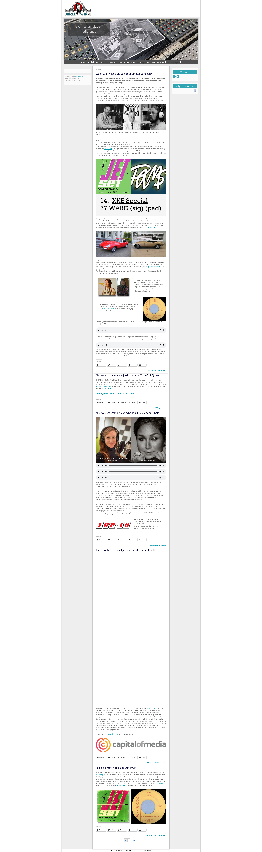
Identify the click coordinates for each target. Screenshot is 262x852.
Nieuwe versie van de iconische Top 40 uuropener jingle (127, 412)
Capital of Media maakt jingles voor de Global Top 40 (125, 550)
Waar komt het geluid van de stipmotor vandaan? (124, 73)
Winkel (91, 62)
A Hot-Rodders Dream (107, 309)
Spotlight (130, 62)
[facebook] (195, 90)
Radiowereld (109, 389)
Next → (134, 840)
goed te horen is (152, 227)
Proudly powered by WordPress (123, 850)
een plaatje (100, 775)
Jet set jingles (121, 785)
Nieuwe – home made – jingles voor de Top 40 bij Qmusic (128, 375)
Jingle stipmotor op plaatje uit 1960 (116, 767)
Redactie (163, 370)
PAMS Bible (108, 149)
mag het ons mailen (153, 267)
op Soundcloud (159, 783)
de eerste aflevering (111, 734)
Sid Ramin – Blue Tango (104, 386)
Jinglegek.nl (176, 62)
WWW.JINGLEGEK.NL (81, 76)
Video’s (122, 62)
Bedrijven (113, 62)
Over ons (155, 62)
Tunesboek (164, 62)
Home (83, 62)
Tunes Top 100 (101, 62)
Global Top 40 (151, 708)
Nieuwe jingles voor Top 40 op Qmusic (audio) (115, 393)
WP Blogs (147, 850)
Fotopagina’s (142, 62)
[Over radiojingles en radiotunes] (78, 8)
